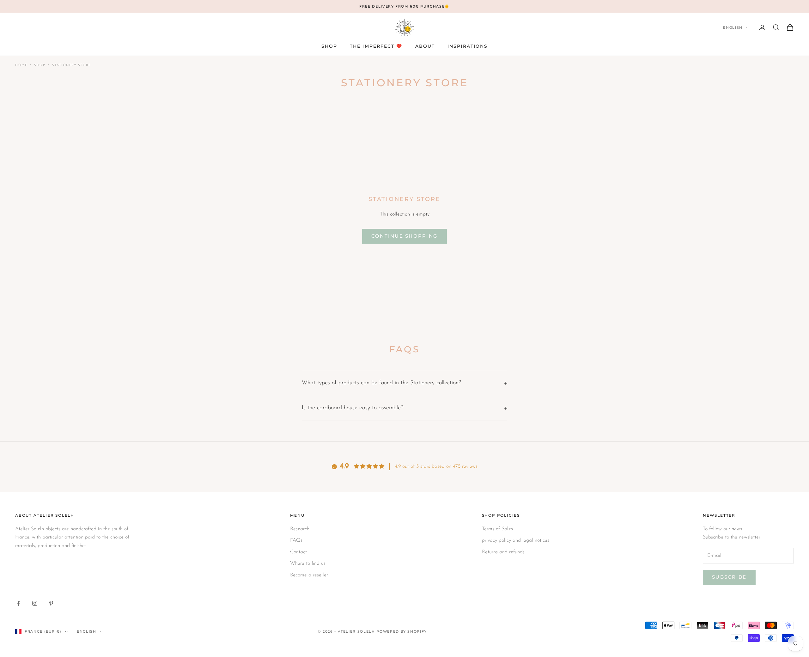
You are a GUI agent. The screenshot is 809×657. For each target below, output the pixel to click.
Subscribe (729, 577)
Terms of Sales (497, 529)
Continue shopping (404, 236)
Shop (39, 65)
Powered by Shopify (401, 631)
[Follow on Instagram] (35, 603)
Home (21, 65)
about (425, 46)
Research (299, 529)
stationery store (71, 65)
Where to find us (307, 563)
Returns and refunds (503, 552)
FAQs (296, 540)
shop (329, 46)
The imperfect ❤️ (376, 46)
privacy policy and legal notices (515, 540)
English (733, 27)
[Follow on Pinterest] (51, 603)
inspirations (467, 46)
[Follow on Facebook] (18, 603)
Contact (298, 552)
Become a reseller (309, 575)
